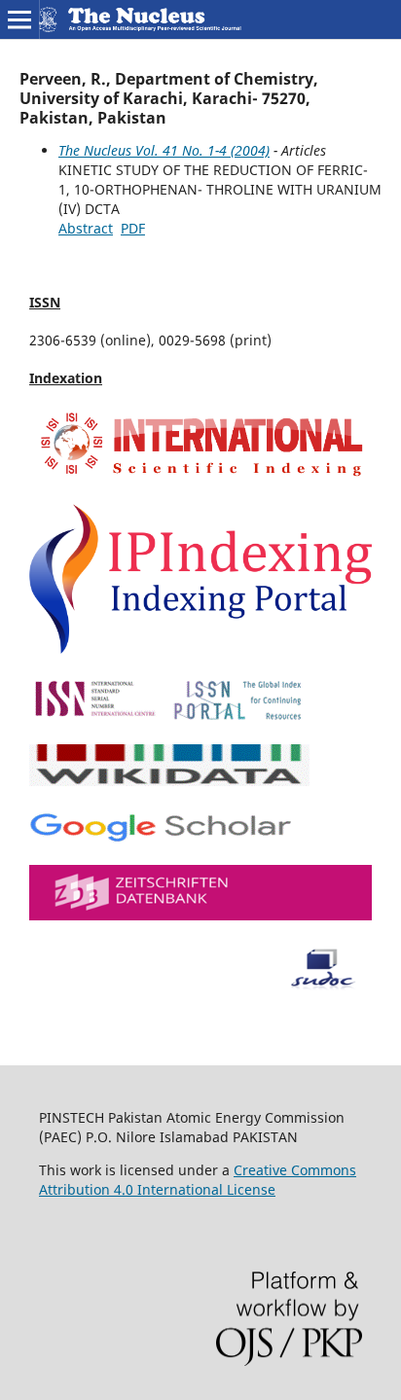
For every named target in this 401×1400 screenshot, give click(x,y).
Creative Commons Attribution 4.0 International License (197, 1180)
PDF (133, 228)
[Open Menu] (19, 19)
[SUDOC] (200, 985)
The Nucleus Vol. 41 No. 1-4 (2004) (164, 150)
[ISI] (200, 477)
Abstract (85, 228)
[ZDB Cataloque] (200, 915)
